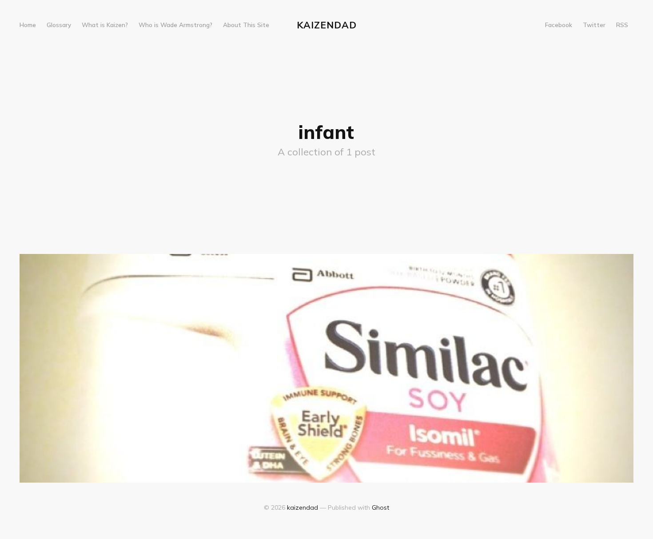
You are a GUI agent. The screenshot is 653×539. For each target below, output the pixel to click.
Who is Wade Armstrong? (175, 24)
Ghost (380, 507)
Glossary (59, 24)
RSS (622, 24)
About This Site (246, 24)
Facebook (558, 24)
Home (28, 24)
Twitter (594, 24)
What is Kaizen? (105, 24)
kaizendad (327, 25)
